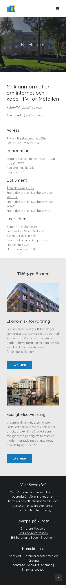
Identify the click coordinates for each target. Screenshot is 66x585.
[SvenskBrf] (11, 8)
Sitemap (46, 565)
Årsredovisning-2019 (20, 188)
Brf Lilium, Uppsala (33, 528)
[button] (57, 8)
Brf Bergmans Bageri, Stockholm (33, 537)
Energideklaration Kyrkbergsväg (28, 211)
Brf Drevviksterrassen (33, 533)
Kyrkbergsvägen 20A (31, 138)
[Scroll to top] (58, 577)
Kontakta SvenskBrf (25, 565)
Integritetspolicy (33, 569)
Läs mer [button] (19, 365)
